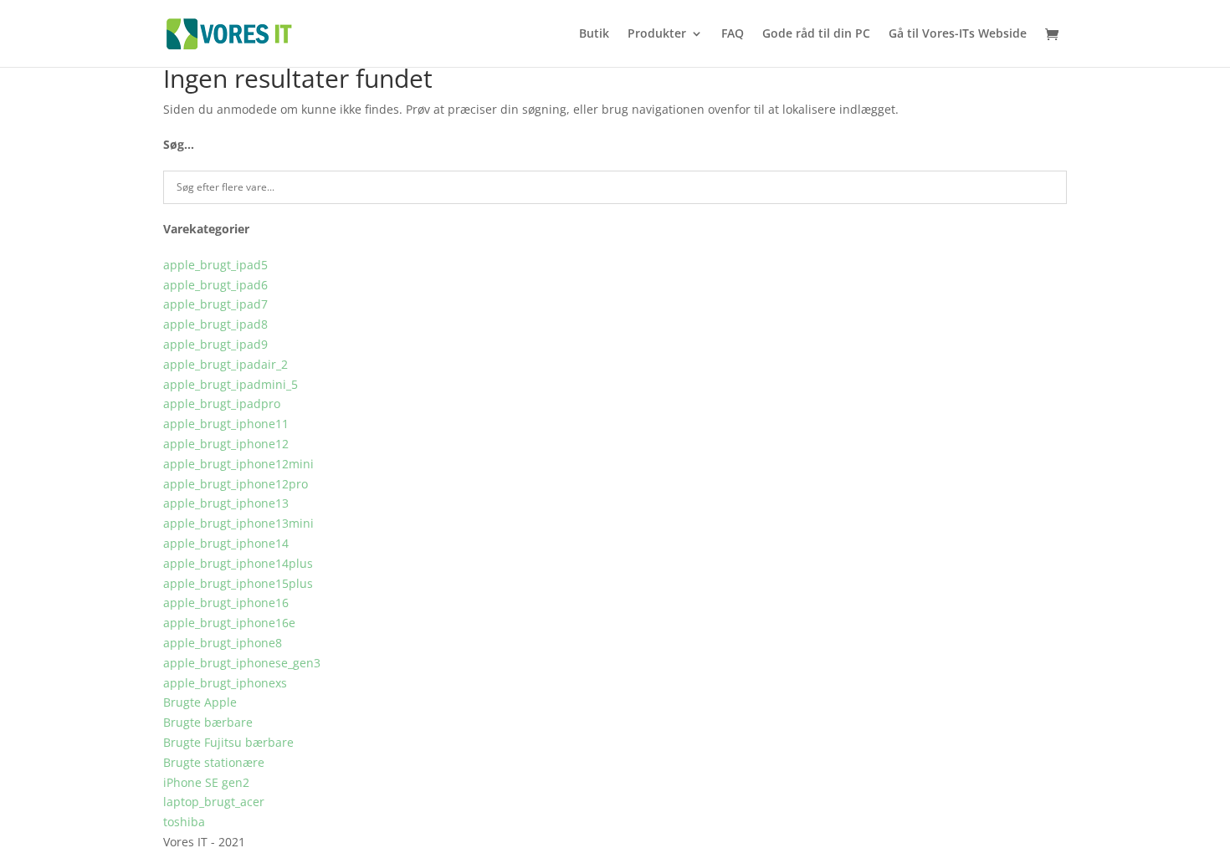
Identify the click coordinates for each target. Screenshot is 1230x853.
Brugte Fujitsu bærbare (228, 742)
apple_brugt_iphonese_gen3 (241, 663)
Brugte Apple (200, 702)
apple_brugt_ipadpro (221, 403)
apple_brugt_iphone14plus (238, 563)
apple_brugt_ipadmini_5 (230, 384)
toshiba (184, 822)
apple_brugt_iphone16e (229, 623)
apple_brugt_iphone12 (226, 444)
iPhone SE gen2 (206, 782)
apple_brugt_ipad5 (215, 265)
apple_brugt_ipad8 (215, 324)
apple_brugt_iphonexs (225, 683)
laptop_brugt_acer (213, 802)
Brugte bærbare (208, 722)
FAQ (732, 34)
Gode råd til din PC (816, 34)
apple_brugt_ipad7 (215, 304)
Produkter (657, 34)
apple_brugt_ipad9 (215, 344)
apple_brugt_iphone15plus (238, 583)
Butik (594, 34)
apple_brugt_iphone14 (226, 543)
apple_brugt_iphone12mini (238, 464)
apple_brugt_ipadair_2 (225, 364)
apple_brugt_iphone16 (226, 602)
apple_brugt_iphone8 (222, 643)
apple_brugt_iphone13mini (238, 523)
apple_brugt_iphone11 (226, 424)
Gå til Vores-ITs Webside (958, 34)
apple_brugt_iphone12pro (235, 484)
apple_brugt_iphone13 (226, 503)
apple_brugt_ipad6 (215, 285)
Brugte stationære (213, 762)
